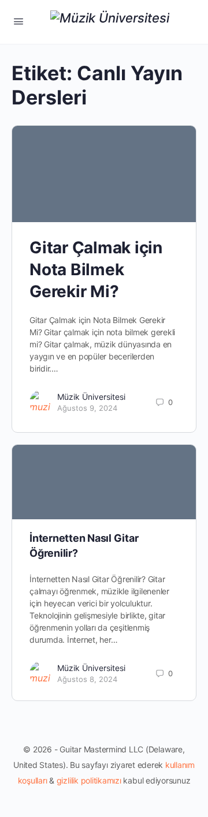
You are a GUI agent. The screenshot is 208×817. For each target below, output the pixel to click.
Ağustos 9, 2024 (87, 408)
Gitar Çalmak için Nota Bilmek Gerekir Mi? (95, 269)
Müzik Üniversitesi (91, 397)
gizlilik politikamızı (89, 780)
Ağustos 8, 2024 (87, 679)
